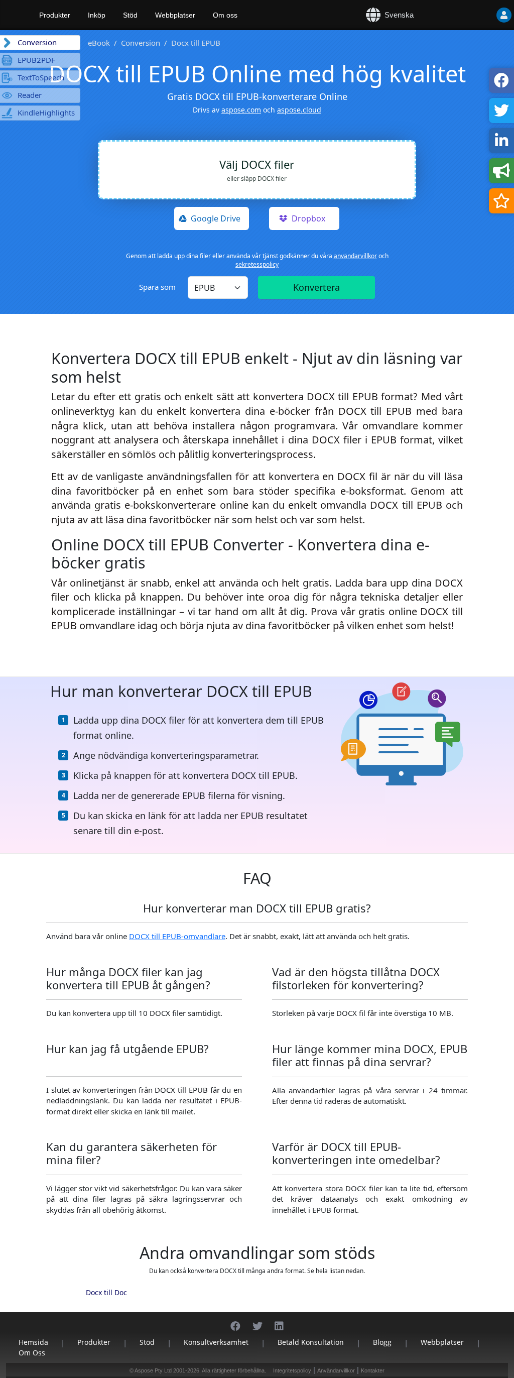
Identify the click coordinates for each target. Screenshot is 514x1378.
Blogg (382, 1342)
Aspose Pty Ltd (153, 1370)
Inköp (96, 15)
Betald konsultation (311, 1342)
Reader (30, 95)
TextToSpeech (41, 77)
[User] (504, 15)
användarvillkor (355, 256)
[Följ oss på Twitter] (257, 1321)
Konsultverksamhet (216, 1342)
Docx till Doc (106, 1292)
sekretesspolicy (257, 264)
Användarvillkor (336, 1370)
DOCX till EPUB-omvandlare (177, 936)
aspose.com (241, 109)
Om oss (225, 15)
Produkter (54, 15)
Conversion (140, 43)
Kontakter (372, 1370)
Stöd (130, 15)
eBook (99, 43)
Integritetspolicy (292, 1370)
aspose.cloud (299, 109)
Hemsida (33, 1342)
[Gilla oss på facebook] (235, 1321)
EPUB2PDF (36, 60)
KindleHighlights (46, 112)
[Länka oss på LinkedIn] (279, 1321)
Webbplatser (175, 15)
